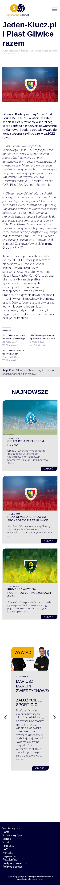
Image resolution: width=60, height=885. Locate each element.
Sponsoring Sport (13, 835)
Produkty (8, 845)
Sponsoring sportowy (23, 373)
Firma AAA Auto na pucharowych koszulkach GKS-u (29, 593)
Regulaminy (9, 859)
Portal (6, 831)
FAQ (5, 849)
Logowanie (9, 856)
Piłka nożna (33, 370)
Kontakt (7, 852)
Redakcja (14, 50)
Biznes (6, 838)
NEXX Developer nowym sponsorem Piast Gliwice (27, 518)
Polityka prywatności (15, 863)
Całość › (49, 468)
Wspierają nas (11, 828)
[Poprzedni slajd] (5, 717)
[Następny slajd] (54, 717)
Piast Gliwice (17, 370)
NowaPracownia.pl (45, 876)
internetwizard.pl (35, 879)
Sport (5, 842)
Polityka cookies (12, 866)
